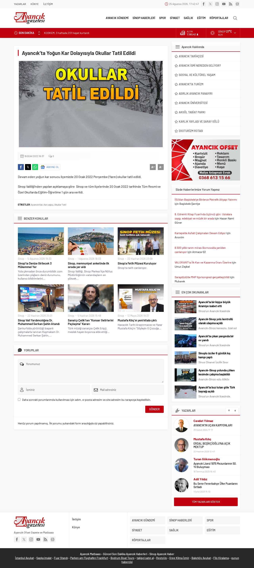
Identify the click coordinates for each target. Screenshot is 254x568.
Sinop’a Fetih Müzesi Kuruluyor (137, 263)
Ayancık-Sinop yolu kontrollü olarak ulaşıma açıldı (215, 321)
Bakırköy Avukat (201, 558)
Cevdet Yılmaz (203, 421)
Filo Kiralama (221, 558)
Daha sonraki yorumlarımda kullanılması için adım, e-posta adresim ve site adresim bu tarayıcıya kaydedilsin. (86, 399)
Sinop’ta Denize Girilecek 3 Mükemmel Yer (35, 265)
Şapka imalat (44, 558)
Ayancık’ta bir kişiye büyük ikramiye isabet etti (214, 304)
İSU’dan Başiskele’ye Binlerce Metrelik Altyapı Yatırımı (206, 199)
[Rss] (230, 4)
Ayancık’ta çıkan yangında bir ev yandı (216, 338)
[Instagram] (217, 4)
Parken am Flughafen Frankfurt (89, 558)
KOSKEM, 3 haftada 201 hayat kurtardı (66, 33)
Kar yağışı (48, 204)
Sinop (21, 258)
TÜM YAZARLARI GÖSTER (206, 501)
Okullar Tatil (60, 204)
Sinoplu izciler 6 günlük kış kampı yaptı (214, 355)
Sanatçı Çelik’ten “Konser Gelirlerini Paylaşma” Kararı (90, 322)
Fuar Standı (61, 558)
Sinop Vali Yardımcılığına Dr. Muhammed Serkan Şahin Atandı (39, 322)
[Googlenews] (237, 4)
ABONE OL (52, 167)
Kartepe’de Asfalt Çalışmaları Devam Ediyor (200, 233)
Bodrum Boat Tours (122, 558)
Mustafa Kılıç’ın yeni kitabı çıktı (137, 320)
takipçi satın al (145, 558)
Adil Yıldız (200, 479)
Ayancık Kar (37, 204)
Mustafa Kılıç (202, 439)
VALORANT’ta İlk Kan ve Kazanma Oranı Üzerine (203, 262)
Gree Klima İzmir (179, 558)
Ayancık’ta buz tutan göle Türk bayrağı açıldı (216, 389)
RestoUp (161, 558)
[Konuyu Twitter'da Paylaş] (28, 167)
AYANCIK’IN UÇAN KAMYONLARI (212, 425)
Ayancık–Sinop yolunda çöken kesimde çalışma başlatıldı (216, 372)
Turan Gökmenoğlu (206, 459)
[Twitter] (210, 4)
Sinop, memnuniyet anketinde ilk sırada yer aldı (88, 265)
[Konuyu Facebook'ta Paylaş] (21, 167)
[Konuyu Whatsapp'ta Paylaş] (35, 167)
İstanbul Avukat (24, 558)
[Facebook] (203, 4)
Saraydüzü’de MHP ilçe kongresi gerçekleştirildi (202, 277)
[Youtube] (224, 4)
